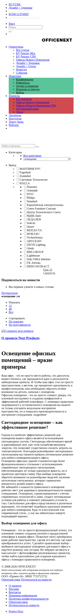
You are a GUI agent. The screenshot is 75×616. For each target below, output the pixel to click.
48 (10, 308)
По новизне (16, 321)
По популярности (20, 324)
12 (10, 305)
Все (11, 312)
